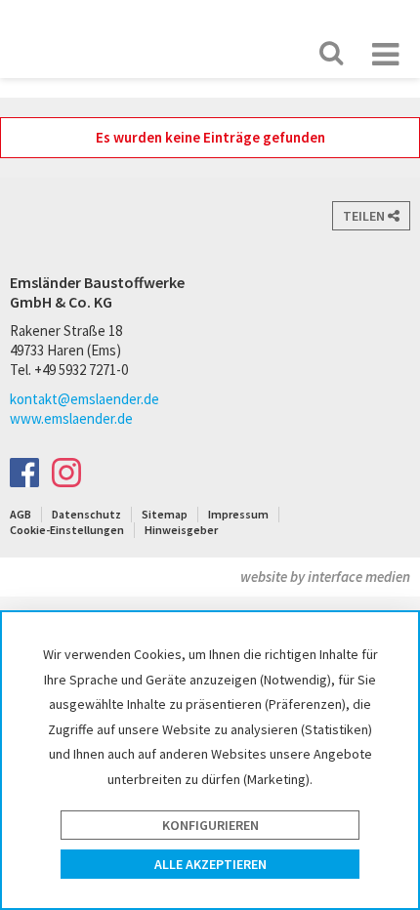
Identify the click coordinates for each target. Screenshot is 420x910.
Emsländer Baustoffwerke (74, 37)
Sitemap (165, 514)
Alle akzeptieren (210, 864)
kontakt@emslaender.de (84, 399)
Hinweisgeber (181, 529)
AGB (20, 514)
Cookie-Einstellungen (67, 529)
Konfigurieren (210, 825)
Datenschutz (86, 514)
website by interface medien (325, 576)
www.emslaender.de (71, 418)
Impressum (238, 514)
